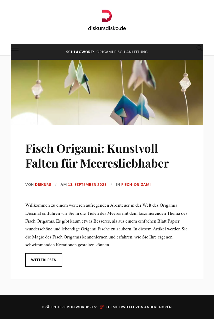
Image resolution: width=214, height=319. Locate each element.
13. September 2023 (87, 184)
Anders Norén (158, 307)
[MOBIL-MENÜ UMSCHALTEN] (15, 48)
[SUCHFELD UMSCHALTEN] (199, 48)
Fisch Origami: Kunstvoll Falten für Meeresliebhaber (97, 155)
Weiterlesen (44, 260)
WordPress (87, 307)
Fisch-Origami (136, 184)
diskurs (43, 184)
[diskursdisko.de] (107, 19)
